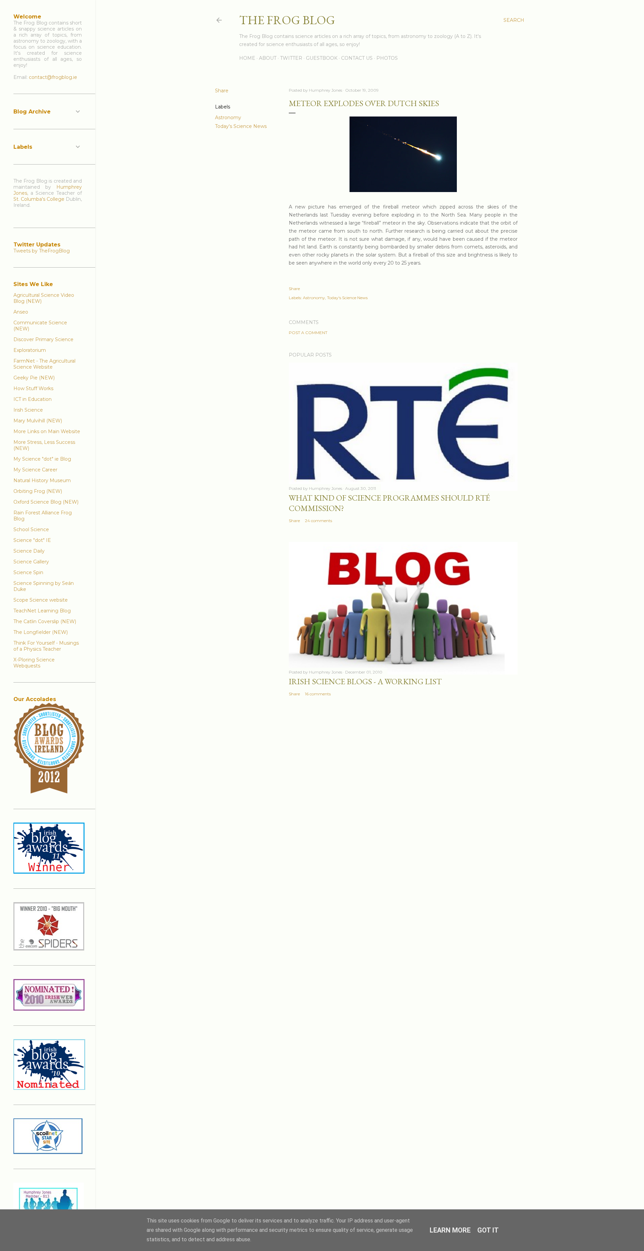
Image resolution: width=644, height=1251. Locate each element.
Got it (488, 1230)
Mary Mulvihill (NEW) (37, 421)
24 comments (318, 520)
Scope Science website (40, 600)
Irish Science (28, 410)
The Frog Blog (287, 20)
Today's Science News (241, 126)
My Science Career (35, 470)
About (267, 58)
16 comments (318, 693)
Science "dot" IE (32, 540)
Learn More (450, 1230)
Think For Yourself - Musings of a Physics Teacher (46, 646)
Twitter (291, 58)
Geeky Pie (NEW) (34, 378)
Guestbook (321, 58)
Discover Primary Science (43, 339)
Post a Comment (308, 332)
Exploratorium (29, 350)
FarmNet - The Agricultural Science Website (44, 364)
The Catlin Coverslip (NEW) (44, 621)
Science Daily (29, 551)
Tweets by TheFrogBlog (41, 251)
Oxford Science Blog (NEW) (45, 502)
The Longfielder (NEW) (40, 632)
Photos (387, 58)
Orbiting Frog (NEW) (37, 491)
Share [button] (221, 91)
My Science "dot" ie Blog (42, 459)
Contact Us (357, 58)
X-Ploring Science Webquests (34, 663)
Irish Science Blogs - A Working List (365, 681)
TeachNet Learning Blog (42, 611)
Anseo (20, 312)
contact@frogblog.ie (53, 77)
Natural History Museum (42, 480)
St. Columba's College (38, 199)
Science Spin (28, 572)
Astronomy (228, 117)
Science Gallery (31, 562)
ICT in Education (32, 399)
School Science (31, 529)
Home (247, 58)
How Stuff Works (33, 388)
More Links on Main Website (46, 431)
